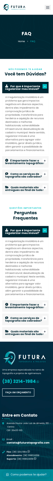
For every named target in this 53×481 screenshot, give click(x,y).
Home (21, 41)
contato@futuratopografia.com (28, 442)
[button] (48, 7)
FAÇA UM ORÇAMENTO (18, 392)
